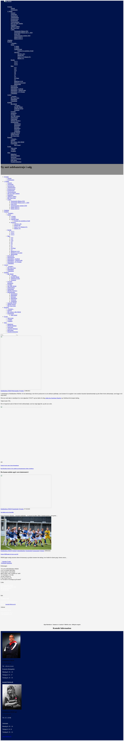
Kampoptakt (36, 550)
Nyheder (21, 391)
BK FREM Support (6, 588)
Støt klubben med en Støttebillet (7, 512)
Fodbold (14, 550)
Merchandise (15, 391)
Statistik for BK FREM (7, 585)
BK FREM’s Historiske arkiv (8, 586)
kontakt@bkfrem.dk (11, 604)
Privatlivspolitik (5, 598)
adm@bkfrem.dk (6, 736)
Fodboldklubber (21, 550)
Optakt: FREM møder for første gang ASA (9, 554)
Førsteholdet (15, 509)
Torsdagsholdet (5, 589)
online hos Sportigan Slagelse (53, 398)
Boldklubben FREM (6, 391)
